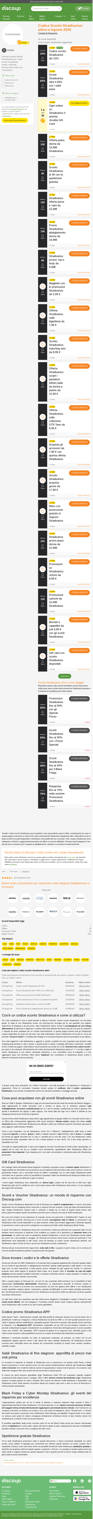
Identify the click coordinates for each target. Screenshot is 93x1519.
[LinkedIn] (82, 1481)
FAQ (27, 1496)
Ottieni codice (80, 49)
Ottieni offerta (79, 72)
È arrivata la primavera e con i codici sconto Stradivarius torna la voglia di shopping (32, 1463)
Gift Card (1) (9, 83)
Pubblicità (6, 1494)
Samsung (74, 944)
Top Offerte (31, 17)
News (4, 1496)
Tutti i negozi (7, 1499)
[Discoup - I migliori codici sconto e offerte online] (11, 8)
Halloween (53, 1499)
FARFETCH (29, 960)
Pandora (57, 960)
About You (40, 960)
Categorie (58, 16)
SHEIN (11, 944)
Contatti (28, 1494)
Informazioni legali (32, 1502)
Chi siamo (6, 1491)
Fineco (25, 944)
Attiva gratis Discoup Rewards (15, 120)
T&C (27, 1499)
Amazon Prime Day (57, 1496)
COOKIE (68, 1514)
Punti (24, 43)
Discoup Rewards (6, 17)
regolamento (6, 116)
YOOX (5, 944)
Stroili (76, 960)
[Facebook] (74, 1481)
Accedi (85, 8)
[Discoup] (14, 1481)
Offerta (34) (9, 86)
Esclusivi (20, 16)
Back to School (85, 17)
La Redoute (7, 964)
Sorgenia (31, 948)
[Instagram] (89, 1481)
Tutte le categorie (9, 1502)
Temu (18, 944)
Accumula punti (79, 103)
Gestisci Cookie (77, 1514)
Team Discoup (31, 1507)
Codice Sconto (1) (11, 80)
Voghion (85, 960)
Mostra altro (46, 890)
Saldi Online (73, 17)
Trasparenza (30, 1504)
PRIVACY (62, 1514)
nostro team (71, 857)
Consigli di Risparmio (47, 33)
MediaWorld (20, 948)
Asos (12, 960)
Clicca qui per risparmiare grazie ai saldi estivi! (46, 1)
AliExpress (64, 944)
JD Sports (67, 960)
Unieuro (43, 944)
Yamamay (17, 964)
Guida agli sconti (8, 1504)
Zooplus (34, 944)
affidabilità (13, 864)
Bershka (20, 960)
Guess (49, 960)
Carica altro (65, 676)
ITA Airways (53, 944)
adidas (5, 960)
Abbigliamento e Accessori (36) (11, 99)
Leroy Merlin (8, 948)
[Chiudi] (91, 1)
